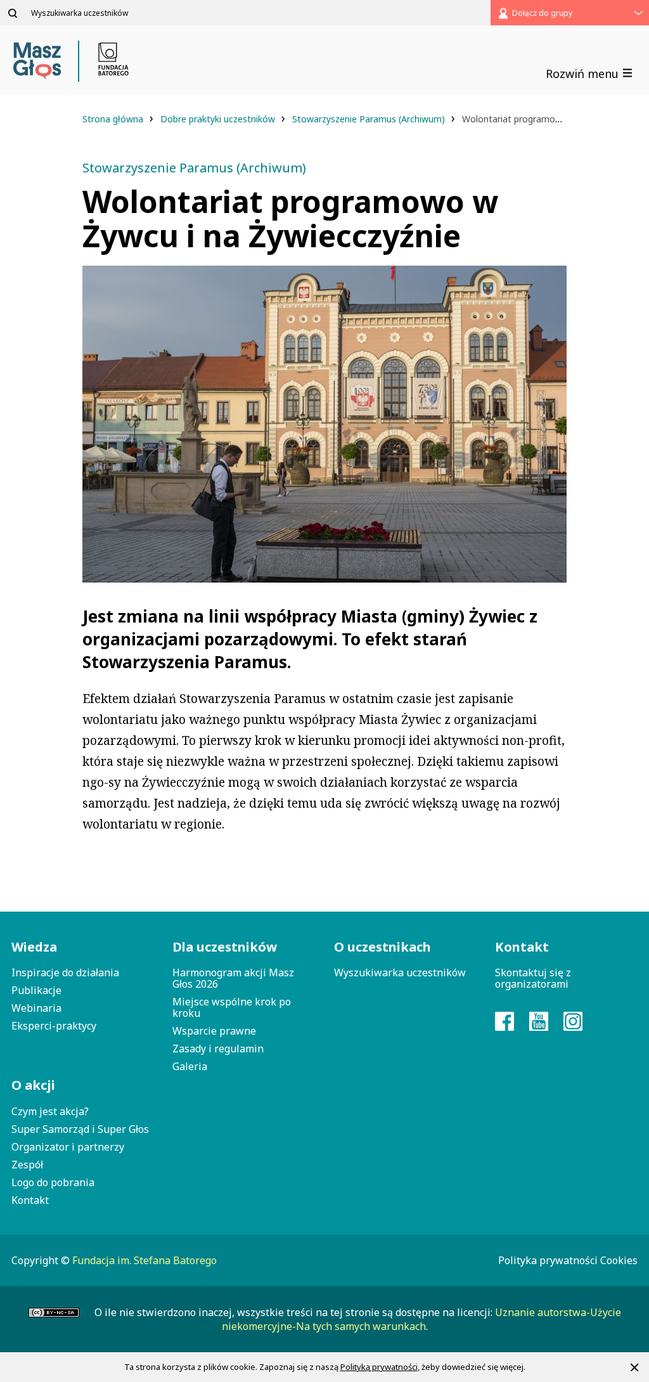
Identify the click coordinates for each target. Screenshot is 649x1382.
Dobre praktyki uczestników (219, 119)
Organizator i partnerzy (67, 1147)
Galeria (189, 1066)
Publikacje (36, 990)
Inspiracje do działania (65, 972)
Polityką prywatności (379, 1366)
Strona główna (114, 119)
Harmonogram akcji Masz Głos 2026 (233, 978)
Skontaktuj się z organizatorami (533, 978)
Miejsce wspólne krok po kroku (231, 1007)
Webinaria (36, 1008)
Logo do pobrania (52, 1182)
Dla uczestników (224, 946)
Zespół (27, 1165)
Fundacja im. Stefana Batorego (144, 1260)
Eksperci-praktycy (53, 1026)
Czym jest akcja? (50, 1111)
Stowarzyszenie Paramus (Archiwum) (369, 119)
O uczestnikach (382, 946)
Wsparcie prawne (214, 1031)
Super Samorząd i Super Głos (80, 1129)
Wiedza (34, 946)
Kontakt (30, 1200)
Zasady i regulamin (218, 1049)
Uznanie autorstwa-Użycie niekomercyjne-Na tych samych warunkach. (421, 1319)
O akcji (33, 1085)
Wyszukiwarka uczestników (400, 972)
